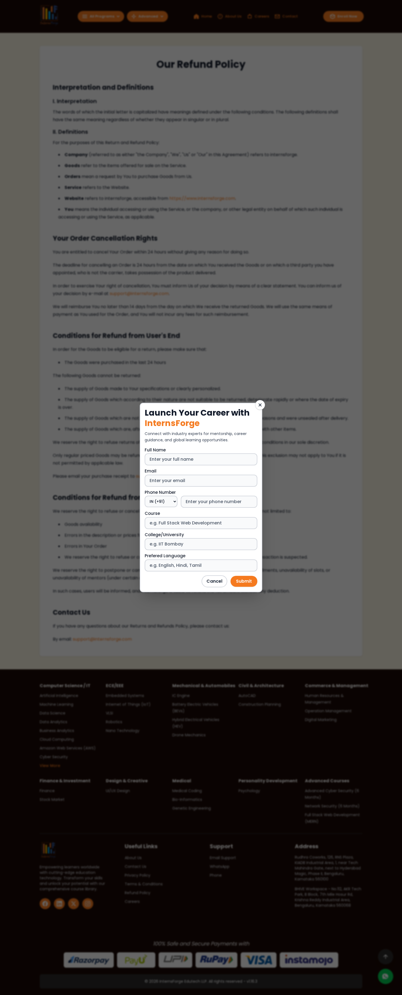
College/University (164, 535)
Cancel (214, 581)
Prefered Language (165, 556)
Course (152, 513)
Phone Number (160, 492)
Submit (244, 581)
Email (150, 471)
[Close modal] (260, 405)
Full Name (155, 450)
